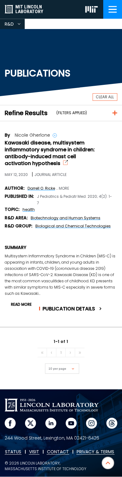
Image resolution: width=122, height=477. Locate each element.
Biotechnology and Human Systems (65, 218)
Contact (58, 452)
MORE (64, 188)
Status (13, 452)
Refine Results (26, 113)
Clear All (105, 97)
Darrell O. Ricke (41, 188)
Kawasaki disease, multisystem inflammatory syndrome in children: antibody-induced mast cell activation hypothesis (50, 153)
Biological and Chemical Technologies (73, 226)
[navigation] (112, 9)
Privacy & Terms (95, 452)
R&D (15, 25)
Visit (34, 452)
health (29, 209)
